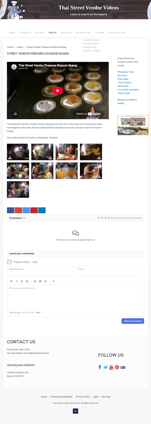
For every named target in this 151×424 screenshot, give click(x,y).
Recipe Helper (83, 32)
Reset (38, 312)
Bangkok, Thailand (48, 137)
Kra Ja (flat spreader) (128, 89)
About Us (66, 32)
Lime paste (123, 85)
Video (45, 281)
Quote (27, 281)
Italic (16, 281)
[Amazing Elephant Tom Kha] (129, 125)
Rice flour (122, 75)
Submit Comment (133, 321)
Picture (40, 281)
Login (34, 262)
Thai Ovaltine (124, 82)
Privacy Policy (83, 396)
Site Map (105, 396)
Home (12, 32)
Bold (11, 281)
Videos (52, 32)
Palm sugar (123, 78)
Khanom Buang (45, 123)
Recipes (40, 32)
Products (25, 32)
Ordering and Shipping (61, 396)
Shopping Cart (117, 32)
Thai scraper (124, 93)
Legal (95, 396)
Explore (99, 32)
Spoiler (53, 281)
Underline (22, 281)
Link (35, 281)
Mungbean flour (126, 71)
